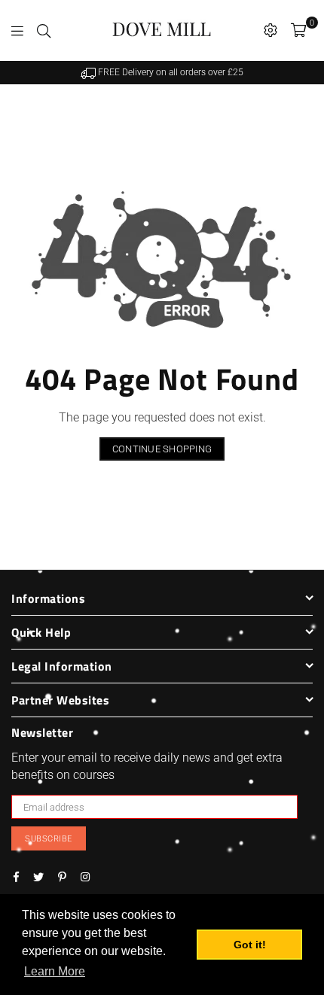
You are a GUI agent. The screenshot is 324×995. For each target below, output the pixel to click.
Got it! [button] (250, 945)
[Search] (43, 30)
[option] (162, 72)
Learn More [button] (54, 971)
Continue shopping (162, 449)
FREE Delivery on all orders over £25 (169, 72)
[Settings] (270, 30)
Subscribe (48, 839)
